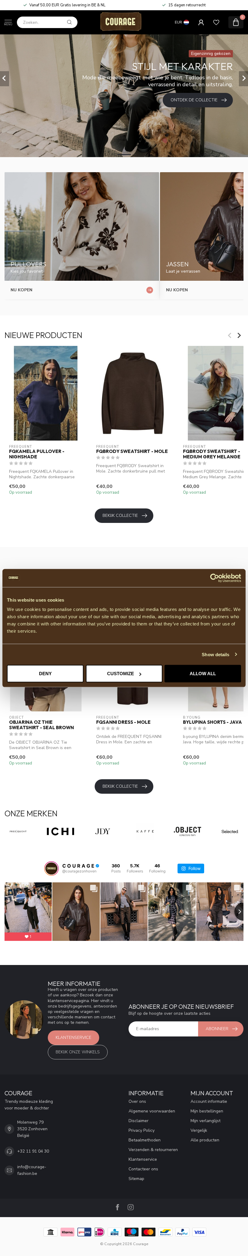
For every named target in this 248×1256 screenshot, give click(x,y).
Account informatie (209, 1101)
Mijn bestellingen (207, 1111)
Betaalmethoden (145, 1140)
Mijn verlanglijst (205, 1121)
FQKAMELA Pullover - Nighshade (36, 454)
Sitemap (136, 1179)
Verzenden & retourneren (153, 1150)
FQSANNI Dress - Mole (123, 722)
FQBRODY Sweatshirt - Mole (132, 451)
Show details (215, 654)
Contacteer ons (143, 1169)
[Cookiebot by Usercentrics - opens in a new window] (214, 577)
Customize (120, 673)
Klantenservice (73, 1037)
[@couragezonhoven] (51, 868)
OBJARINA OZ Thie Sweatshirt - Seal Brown (41, 725)
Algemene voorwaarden (152, 1111)
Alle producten (205, 1140)
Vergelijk (199, 1130)
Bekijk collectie (120, 515)
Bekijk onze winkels (78, 1052)
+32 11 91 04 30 (33, 1151)
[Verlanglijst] (216, 22)
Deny (45, 673)
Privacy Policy (142, 1130)
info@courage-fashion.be (31, 1170)
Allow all (203, 673)
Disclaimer (138, 1121)
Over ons (137, 1101)
